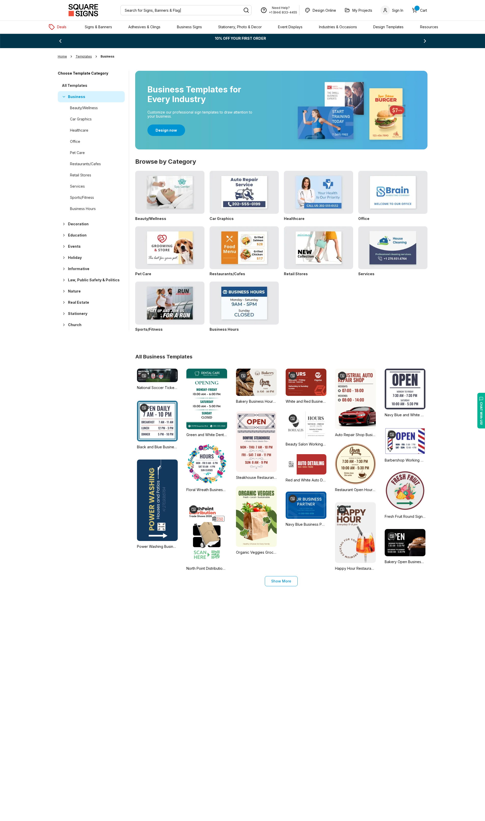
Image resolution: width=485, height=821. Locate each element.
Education (77, 235)
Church (74, 325)
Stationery (77, 313)
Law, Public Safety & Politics (94, 280)
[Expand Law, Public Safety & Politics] (63, 280)
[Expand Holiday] (63, 257)
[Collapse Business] (63, 96)
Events (74, 246)
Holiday (75, 257)
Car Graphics (81, 119)
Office (75, 141)
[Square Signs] (83, 10)
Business (76, 96)
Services (77, 186)
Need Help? (281, 8)
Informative (78, 269)
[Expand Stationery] (63, 313)
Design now (166, 130)
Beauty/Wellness (84, 108)
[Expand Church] (63, 324)
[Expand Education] (63, 235)
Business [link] (107, 56)
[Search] (246, 10)
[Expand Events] (63, 246)
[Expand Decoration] (63, 224)
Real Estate (78, 302)
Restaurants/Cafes (85, 164)
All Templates (74, 85)
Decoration (78, 224)
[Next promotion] (425, 41)
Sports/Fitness (82, 197)
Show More (281, 581)
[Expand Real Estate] (63, 302)
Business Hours (83, 208)
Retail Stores (80, 175)
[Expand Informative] (63, 268)
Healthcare (79, 130)
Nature (74, 291)
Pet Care (77, 152)
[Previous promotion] (60, 41)
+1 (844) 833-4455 (283, 12)
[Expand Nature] (63, 291)
